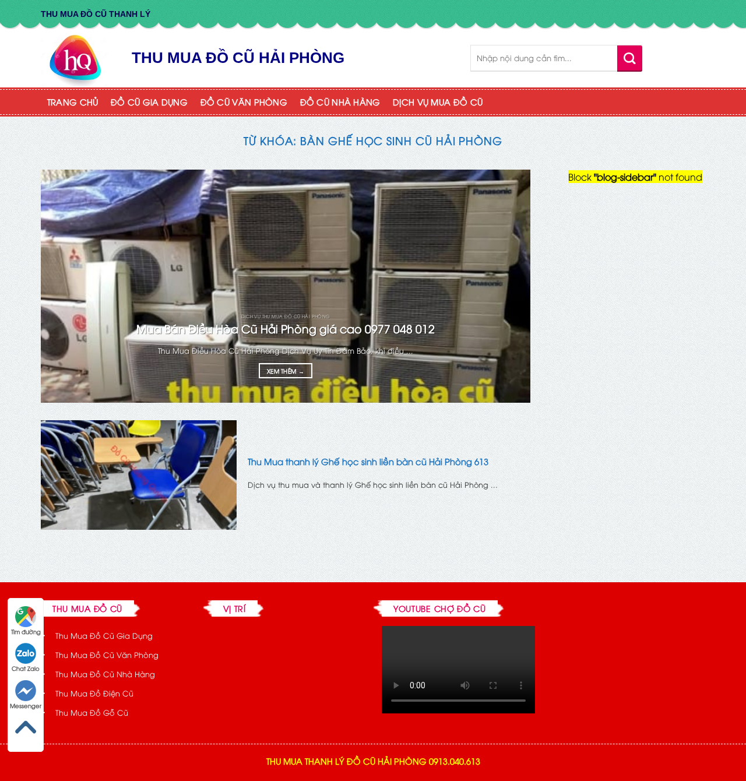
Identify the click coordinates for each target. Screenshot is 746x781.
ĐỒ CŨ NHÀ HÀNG (340, 101)
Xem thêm (285, 371)
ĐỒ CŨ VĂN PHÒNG (243, 101)
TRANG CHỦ (72, 101)
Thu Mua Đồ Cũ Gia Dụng (104, 635)
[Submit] (629, 58)
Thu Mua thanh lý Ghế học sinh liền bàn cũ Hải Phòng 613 (368, 461)
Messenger (25, 705)
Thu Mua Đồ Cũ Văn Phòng (107, 654)
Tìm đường (26, 631)
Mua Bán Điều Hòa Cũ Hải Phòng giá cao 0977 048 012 (285, 328)
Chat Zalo (26, 668)
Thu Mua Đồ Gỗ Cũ (91, 712)
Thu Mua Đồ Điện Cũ (94, 693)
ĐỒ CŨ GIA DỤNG (149, 101)
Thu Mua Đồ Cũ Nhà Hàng (105, 674)
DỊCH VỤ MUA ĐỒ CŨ (438, 101)
